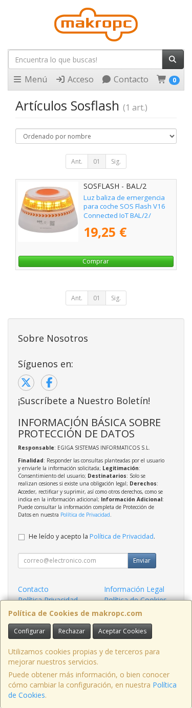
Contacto (130, 79)
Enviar (142, 560)
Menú (35, 79)
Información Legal (134, 589)
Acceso (80, 79)
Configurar (29, 631)
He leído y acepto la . (92, 536)
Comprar (95, 261)
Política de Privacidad (85, 514)
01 (96, 161)
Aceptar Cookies (122, 631)
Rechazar (71, 631)
